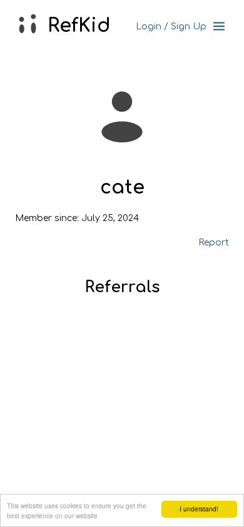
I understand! (199, 508)
